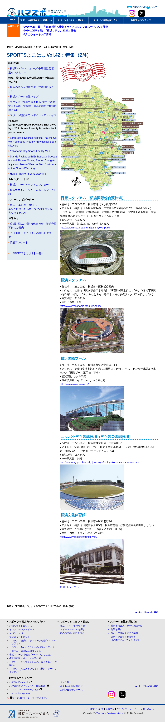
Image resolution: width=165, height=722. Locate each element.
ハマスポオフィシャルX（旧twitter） (27, 686)
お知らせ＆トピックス (20, 626)
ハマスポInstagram (19, 693)
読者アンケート (19, 242)
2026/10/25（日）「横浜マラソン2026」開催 (50, 30)
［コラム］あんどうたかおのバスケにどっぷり (33, 647)
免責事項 (110, 709)
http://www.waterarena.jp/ (74, 384)
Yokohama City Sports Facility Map (30, 151)
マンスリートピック (19, 637)
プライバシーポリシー (127, 709)
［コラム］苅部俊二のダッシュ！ (26, 651)
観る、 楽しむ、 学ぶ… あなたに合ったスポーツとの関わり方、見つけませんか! (31, 209)
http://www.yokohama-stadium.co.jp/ (80, 306)
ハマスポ (37, 11)
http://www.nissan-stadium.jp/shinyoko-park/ (85, 227)
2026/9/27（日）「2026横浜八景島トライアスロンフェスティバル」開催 (66, 26)
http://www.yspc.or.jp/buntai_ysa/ (78, 536)
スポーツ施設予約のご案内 (124, 633)
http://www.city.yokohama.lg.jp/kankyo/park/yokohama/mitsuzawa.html (100, 462)
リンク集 (64, 682)
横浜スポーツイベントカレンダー (29, 184)
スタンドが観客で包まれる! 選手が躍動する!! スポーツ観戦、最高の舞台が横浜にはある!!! (32, 106)
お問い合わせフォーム (71, 689)
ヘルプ (153, 7)
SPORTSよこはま (24, 46)
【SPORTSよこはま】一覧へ (27, 253)
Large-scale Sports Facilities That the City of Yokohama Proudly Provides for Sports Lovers (32, 141)
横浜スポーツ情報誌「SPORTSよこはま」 (30, 654)
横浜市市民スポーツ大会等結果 (25, 658)
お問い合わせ (139, 7)
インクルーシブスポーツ (21, 629)
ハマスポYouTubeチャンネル (24, 689)
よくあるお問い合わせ (71, 686)
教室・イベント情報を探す (73, 626)
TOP (12, 20)
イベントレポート (18, 633)
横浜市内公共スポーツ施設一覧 (126, 626)
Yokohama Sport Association (109, 713)
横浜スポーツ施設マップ (24, 96)
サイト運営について (93, 709)
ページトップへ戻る (148, 612)
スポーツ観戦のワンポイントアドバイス (33, 115)
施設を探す (116, 629)
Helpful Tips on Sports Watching (28, 173)
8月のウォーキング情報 (37, 34)
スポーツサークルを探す (72, 629)
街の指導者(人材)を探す (72, 633)
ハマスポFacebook (19, 682)
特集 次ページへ (69, 587)
